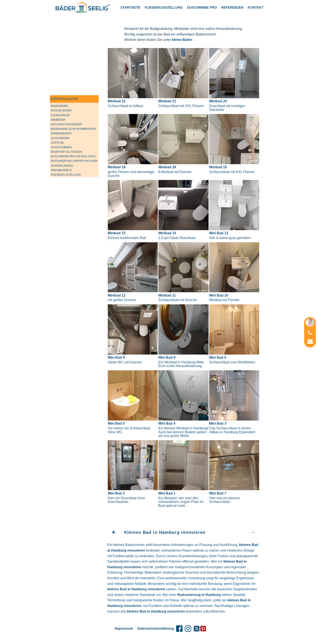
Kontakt (255, 7)
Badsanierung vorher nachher (74, 160)
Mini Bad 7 (224, 497)
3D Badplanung (62, 165)
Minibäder (58, 119)
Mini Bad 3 (232, 428)
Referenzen (232, 7)
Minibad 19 (131, 171)
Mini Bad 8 (181, 362)
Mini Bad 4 (183, 430)
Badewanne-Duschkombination (73, 128)
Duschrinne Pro (202, 7)
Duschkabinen (61, 147)
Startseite (130, 7)
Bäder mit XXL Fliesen (66, 151)
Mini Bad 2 (126, 497)
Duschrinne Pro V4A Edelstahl (73, 156)
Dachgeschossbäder (66, 124)
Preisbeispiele (61, 170)
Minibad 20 (227, 105)
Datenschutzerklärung (155, 628)
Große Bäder (61, 110)
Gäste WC (57, 142)
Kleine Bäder (60, 115)
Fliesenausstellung (164, 7)
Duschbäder (60, 138)
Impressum (124, 628)
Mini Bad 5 (129, 428)
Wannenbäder (61, 133)
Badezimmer (59, 106)
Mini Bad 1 (180, 499)
